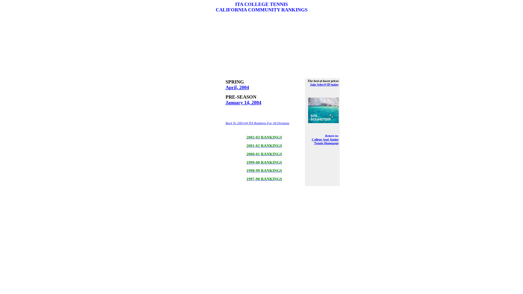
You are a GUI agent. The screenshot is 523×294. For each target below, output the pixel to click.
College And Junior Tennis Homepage (325, 141)
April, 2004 (237, 87)
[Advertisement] (261, 45)
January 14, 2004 (243, 102)
